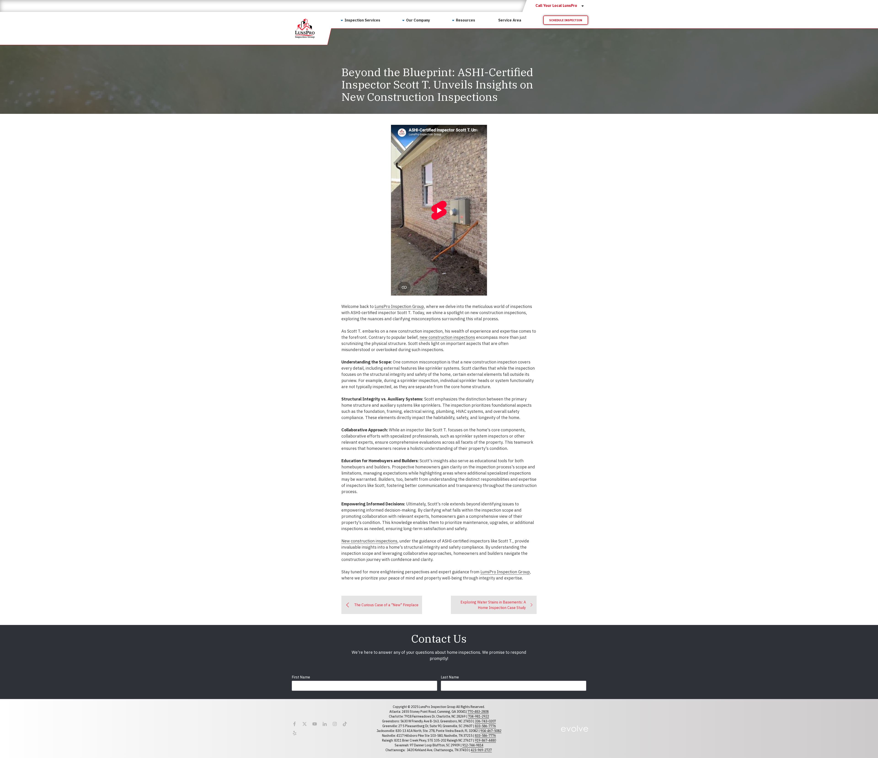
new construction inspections (447, 337)
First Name (301, 677)
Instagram (334, 724)
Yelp (294, 733)
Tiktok (344, 724)
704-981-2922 (478, 716)
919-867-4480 (485, 740)
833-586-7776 (485, 726)
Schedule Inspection (565, 20)
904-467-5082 (490, 731)
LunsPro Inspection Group (399, 306)
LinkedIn (324, 724)
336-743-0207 (485, 721)
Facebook (294, 724)
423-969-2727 (481, 750)
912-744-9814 (472, 745)
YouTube (314, 724)
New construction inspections (369, 541)
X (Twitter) (304, 724)
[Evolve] (574, 728)
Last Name (450, 677)
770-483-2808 (478, 712)
